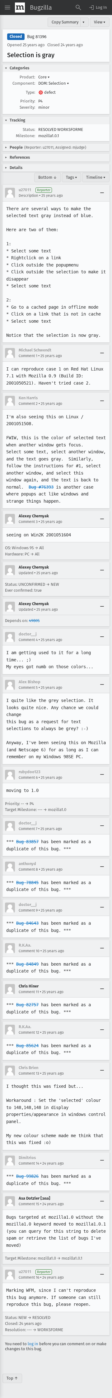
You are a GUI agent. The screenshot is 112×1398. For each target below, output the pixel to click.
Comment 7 (28, 829)
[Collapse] (102, 193)
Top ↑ (12, 1378)
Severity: (27, 107)
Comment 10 (29, 951)
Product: (27, 77)
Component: (23, 83)
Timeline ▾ (95, 177)
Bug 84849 (27, 964)
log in (33, 1343)
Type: (30, 92)
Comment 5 (28, 687)
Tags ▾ (71, 177)
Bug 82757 (27, 1004)
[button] (98, 7)
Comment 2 (28, 403)
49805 (34, 620)
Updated (26, 573)
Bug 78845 (27, 882)
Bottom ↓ (47, 177)
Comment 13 (29, 1073)
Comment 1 (28, 356)
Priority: (27, 101)
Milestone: (25, 135)
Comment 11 (29, 992)
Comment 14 (29, 1163)
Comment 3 (28, 522)
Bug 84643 (27, 923)
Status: (29, 129)
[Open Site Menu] (7, 7)
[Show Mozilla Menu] (20, 7)
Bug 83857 (27, 841)
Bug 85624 (27, 1045)
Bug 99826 (27, 1176)
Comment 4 (28, 640)
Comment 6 (28, 777)
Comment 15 (29, 1204)
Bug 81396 (36, 36)
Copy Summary (65, 22)
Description (28, 195)
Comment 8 (28, 869)
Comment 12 (29, 1032)
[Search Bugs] (78, 7)
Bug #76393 (41, 487)
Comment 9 (28, 910)
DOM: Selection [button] (53, 83)
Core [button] (44, 77)
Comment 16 (29, 1277)
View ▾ (99, 22)
